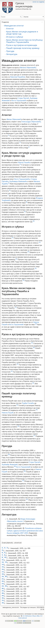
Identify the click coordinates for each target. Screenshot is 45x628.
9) (24, 211)
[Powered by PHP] (27, 621)
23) (33, 383)
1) (8, 135)
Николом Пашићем (17, 77)
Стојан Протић (23, 98)
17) (16, 307)
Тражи (21, 16)
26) (18, 426)
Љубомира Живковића (18, 181)
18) (36, 324)
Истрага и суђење (14, 37)
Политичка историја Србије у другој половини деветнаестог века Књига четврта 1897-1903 (25, 530)
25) (37, 410)
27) (34, 436)
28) (9, 454)
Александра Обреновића (31, 122)
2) (20, 142)
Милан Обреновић (14, 119)
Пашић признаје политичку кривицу (22, 48)
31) (23, 480)
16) (23, 280)
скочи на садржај (38, 2)
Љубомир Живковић (10, 464)
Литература (11, 54)
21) (18, 364)
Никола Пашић (7, 413)
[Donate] (18, 621)
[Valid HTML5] (36, 621)
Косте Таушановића (22, 179)
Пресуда (10, 51)
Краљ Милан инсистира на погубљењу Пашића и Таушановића (24, 41)
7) (8, 195)
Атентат (10, 28)
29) (15, 466)
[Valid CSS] (18, 623)
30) (25, 471)
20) (34, 347)
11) (12, 237)
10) (33, 221)
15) (35, 268)
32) (27, 499)
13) (28, 252)
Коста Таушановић (19, 100)
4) (20, 164)
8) (26, 202)
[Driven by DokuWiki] (27, 623)
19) (32, 343)
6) (9, 190)
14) (16, 259)
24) (17, 405)
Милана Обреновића (28, 67)
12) (39, 242)
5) (8, 183)
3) (28, 147)
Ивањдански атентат (14, 26)
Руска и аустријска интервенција (21, 45)
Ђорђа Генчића (28, 403)
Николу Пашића (24, 162)
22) (12, 371)
